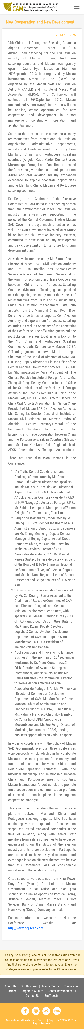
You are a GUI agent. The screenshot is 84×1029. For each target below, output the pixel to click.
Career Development (61, 991)
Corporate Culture (32, 991)
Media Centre (50, 986)
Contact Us (32, 995)
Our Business (29, 986)
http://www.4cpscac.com (25, 928)
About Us (10, 986)
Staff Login (52, 995)
